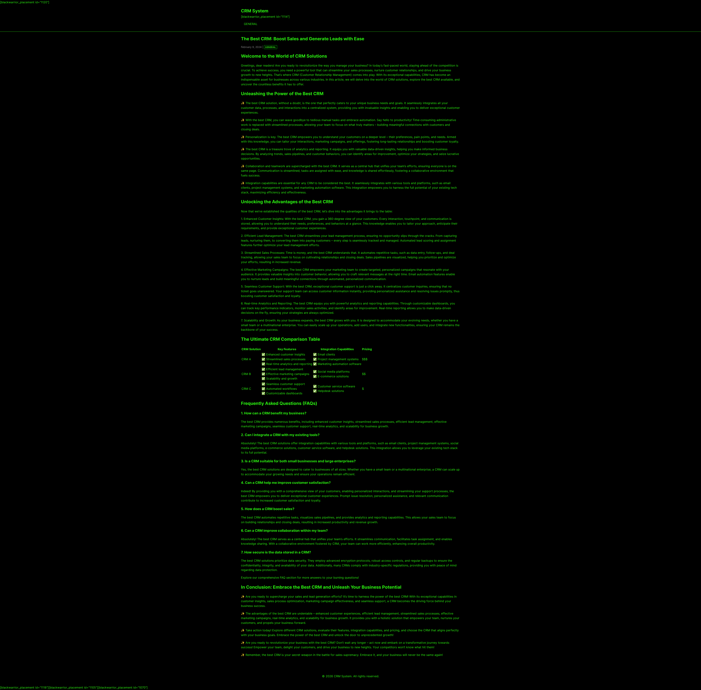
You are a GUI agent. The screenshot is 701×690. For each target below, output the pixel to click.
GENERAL (250, 24)
